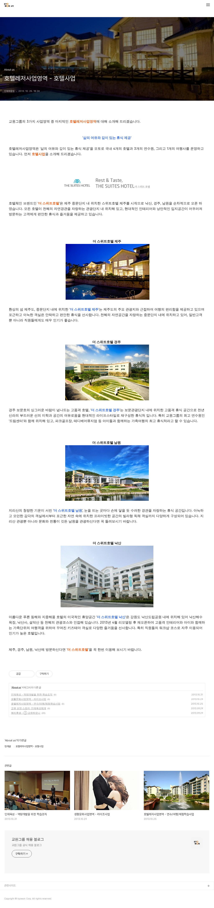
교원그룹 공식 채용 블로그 (27, 845)
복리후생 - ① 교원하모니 (25, 712)
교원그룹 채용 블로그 (28, 839)
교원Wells (10, 899)
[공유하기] (24, 674)
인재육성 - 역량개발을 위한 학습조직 (31, 694)
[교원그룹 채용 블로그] (9, 5)
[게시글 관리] (29, 674)
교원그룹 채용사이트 (15, 892)
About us (16, 687)
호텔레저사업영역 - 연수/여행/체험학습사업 (35, 703)
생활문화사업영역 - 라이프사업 (28, 699)
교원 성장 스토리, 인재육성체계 (28, 708)
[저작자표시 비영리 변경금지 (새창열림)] (58, 674)
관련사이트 (10, 885)
